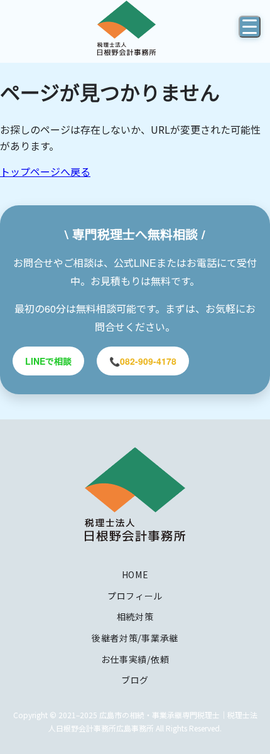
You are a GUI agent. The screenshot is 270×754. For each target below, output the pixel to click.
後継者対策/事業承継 (135, 638)
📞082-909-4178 (142, 361)
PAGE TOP (251, 719)
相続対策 (135, 616)
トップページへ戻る (45, 171)
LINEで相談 (48, 361)
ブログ (135, 680)
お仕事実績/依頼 (135, 659)
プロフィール (135, 596)
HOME (135, 574)
